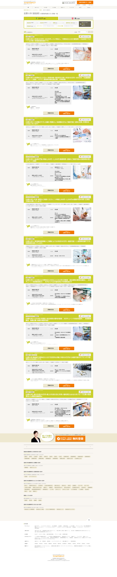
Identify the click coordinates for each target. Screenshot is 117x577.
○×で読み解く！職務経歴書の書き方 (54, 536)
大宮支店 (45, 543)
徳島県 (40, 10)
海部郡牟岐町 (80, 456)
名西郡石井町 (66, 456)
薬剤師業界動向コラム (64, 537)
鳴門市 (30, 456)
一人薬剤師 (81, 489)
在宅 (30, 491)
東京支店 (54, 543)
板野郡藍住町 (48, 458)
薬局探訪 (71, 537)
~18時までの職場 (28, 487)
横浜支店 (59, 543)
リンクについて (80, 527)
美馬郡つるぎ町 (70, 458)
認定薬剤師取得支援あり (36, 489)
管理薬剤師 (90, 487)
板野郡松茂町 (34, 458)
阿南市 (41, 456)
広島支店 (83, 543)
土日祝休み (40, 485)
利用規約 (74, 527)
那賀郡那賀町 (73, 456)
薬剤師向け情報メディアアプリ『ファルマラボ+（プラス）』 (45, 538)
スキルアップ (37, 537)
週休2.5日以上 (57, 485)
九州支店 (88, 543)
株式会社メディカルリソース (40, 547)
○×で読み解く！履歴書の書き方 (40, 536)
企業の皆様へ (78, 5)
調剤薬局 (26, 467)
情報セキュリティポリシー (39, 527)
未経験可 (74, 485)
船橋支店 (50, 543)
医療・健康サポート (66, 541)
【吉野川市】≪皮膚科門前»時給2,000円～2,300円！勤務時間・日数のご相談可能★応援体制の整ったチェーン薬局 (58, 160)
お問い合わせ (91, 5)
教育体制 (44, 541)
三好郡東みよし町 (78, 458)
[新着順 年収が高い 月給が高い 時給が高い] (82, 32)
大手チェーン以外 (66, 489)
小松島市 (35, 456)
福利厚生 (48, 541)
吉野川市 (45, 456)
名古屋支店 (64, 543)
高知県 (40, 500)
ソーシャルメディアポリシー (51, 527)
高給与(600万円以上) (58, 487)
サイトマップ (86, 527)
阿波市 (51, 456)
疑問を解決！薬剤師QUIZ (54, 537)
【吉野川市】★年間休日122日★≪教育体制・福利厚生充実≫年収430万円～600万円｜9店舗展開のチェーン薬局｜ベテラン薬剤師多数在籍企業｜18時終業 (57, 78)
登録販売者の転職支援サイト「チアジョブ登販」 (82, 546)
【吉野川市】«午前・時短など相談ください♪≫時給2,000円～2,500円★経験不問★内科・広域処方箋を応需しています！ (57, 200)
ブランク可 (80, 485)
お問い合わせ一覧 (38, 530)
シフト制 (51, 489)
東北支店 (40, 543)
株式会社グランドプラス (70, 509)
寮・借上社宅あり (67, 487)
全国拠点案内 (65, 526)
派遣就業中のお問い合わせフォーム (48, 530)
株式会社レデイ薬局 (40, 509)
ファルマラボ (79, 536)
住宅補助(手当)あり (76, 487)
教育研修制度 (73, 541)
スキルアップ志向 (42, 534)
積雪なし (34, 491)
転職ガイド (73, 536)
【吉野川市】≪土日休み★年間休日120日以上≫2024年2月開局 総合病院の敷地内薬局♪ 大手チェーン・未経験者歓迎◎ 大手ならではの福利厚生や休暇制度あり (58, 281)
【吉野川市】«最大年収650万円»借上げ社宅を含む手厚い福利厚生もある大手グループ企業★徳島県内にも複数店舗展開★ (58, 395)
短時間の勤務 (65, 534)
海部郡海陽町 (27, 458)
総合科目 (86, 489)
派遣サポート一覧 (38, 541)
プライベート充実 (58, 534)
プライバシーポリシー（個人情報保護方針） (83, 526)
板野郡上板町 (62, 458)
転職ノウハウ (85, 536)
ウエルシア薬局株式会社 (50, 509)
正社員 (26, 476)
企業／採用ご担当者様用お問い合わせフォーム (43, 531)
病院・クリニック (33, 467)
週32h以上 (64, 485)
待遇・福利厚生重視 (50, 534)
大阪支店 (74, 543)
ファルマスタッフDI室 (45, 537)
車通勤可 (50, 487)
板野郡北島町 (41, 458)
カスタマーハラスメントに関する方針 (64, 527)
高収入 (26, 491)
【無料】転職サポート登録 (85, 2)
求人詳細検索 (54, 526)
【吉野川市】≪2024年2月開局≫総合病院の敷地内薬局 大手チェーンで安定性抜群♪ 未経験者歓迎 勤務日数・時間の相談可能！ (58, 319)
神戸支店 (78, 543)
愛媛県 (35, 500)
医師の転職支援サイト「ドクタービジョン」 (42, 546)
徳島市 (26, 456)
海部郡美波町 (87, 456)
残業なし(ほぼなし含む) (37, 487)
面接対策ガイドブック (66, 536)
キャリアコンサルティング (56, 541)
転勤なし (45, 487)
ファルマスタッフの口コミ (46, 526)
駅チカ (26, 485)
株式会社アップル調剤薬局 (29, 509)
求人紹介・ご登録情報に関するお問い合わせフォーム (80, 530)
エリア (42, 18)
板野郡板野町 (55, 458)
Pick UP (36, 534)
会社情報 (60, 526)
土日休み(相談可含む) (48, 485)
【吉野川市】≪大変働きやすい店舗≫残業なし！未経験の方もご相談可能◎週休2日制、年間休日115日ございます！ (57, 123)
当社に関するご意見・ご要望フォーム (63, 530)
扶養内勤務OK (27, 489)
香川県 (30, 500)
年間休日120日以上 (32, 485)
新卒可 (69, 485)
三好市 (60, 456)
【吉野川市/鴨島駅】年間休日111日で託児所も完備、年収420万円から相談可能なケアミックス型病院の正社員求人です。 (57, 358)
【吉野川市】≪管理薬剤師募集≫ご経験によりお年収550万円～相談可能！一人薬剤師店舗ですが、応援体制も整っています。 (58, 242)
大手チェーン (58, 489)
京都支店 (69, 543)
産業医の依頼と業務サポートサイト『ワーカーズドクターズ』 (62, 546)
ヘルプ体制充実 (74, 489)
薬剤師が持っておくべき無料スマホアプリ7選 (82, 537)
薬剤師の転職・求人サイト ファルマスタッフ (31, 10)
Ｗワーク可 (86, 485)
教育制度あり (45, 489)
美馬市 (55, 456)
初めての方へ (37, 526)
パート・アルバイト (32, 476)
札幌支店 (36, 543)
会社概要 (84, 5)
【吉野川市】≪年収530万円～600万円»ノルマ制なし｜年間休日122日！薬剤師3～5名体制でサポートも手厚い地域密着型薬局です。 (58, 40)
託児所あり (84, 487)
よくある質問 (72, 526)
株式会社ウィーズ (60, 509)
